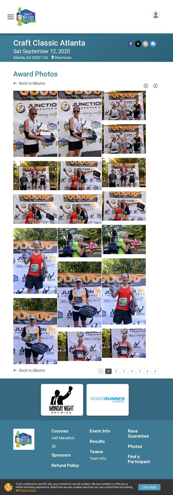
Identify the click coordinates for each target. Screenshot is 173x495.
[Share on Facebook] (131, 44)
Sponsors (61, 455)
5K (53, 446)
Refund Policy (65, 465)
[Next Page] (155, 85)
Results (97, 441)
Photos (135, 446)
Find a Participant (139, 459)
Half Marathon (62, 438)
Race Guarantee (138, 434)
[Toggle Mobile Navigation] (10, 17)
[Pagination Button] (155, 371)
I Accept (149, 487)
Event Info (100, 431)
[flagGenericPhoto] (43, 151)
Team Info (98, 458)
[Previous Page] (145, 85)
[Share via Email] (145, 44)
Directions (63, 58)
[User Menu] (156, 14)
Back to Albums (31, 83)
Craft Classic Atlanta (49, 42)
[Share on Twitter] (138, 44)
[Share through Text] (153, 44)
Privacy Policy (28, 490)
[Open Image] (35, 124)
